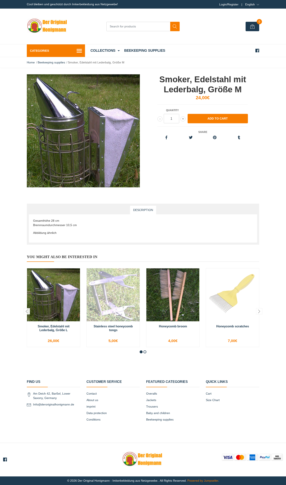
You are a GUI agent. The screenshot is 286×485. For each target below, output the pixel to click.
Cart (208, 393)
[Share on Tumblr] (239, 137)
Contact (91, 393)
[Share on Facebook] (166, 137)
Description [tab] (143, 210)
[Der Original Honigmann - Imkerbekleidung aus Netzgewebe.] (48, 26)
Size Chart (213, 400)
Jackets (151, 400)
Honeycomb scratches (232, 326)
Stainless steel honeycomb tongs (113, 328)
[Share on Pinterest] (214, 137)
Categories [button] (39, 50)
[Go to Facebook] (257, 50)
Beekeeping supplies (144, 51)
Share (202, 132)
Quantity (172, 110)
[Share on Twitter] (190, 137)
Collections (102, 51)
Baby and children (158, 413)
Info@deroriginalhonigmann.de (53, 404)
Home (31, 62)
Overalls (151, 393)
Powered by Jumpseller (202, 480)
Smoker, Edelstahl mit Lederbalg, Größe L (54, 328)
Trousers (152, 406)
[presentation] (27, 311)
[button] (252, 4)
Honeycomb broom (173, 326)
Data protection (96, 413)
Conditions (93, 419)
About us (92, 400)
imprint (90, 406)
